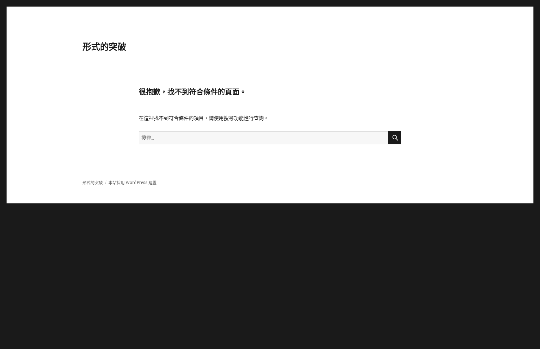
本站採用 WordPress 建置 (132, 182)
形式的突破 (104, 47)
